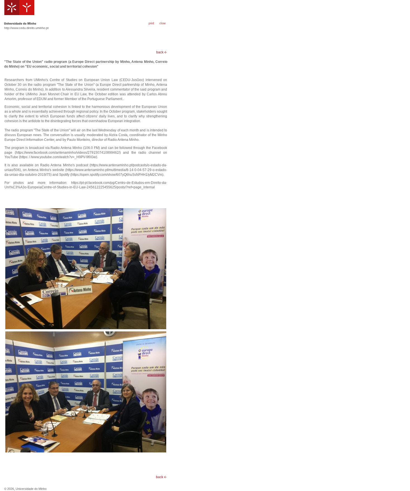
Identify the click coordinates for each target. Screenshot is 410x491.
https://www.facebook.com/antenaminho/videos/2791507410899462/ (68, 153)
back (160, 52)
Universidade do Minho (31, 488)
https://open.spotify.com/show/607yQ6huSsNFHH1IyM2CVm (116, 175)
